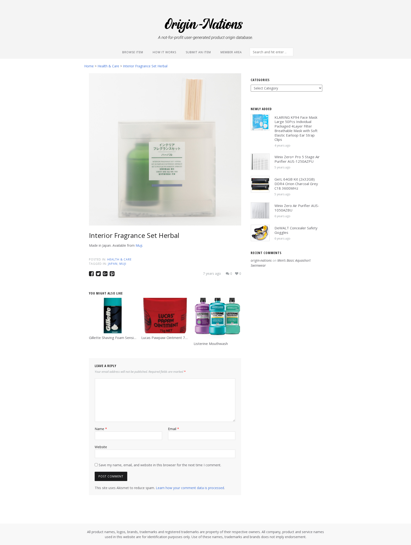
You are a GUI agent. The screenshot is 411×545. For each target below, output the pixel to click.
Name (101, 429)
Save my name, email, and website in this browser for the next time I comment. (160, 465)
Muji (139, 245)
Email (173, 429)
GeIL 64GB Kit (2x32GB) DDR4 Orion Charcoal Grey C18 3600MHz (296, 184)
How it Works (164, 52)
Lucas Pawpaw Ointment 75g (165, 337)
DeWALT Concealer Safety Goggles (296, 230)
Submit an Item (198, 52)
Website (101, 447)
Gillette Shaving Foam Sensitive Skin (118, 337)
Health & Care (119, 259)
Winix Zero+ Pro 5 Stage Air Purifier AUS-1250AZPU (297, 159)
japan (112, 264)
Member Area (231, 52)
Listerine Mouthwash (211, 343)
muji (122, 264)
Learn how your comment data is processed (190, 488)
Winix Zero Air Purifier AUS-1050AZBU (296, 207)
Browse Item (132, 52)
